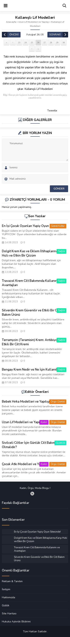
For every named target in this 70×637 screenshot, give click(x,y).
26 (38, 42)
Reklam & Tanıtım (12, 581)
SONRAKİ (55, 34)
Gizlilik (5, 605)
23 (19, 42)
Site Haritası (9, 613)
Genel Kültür (58, 226)
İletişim (6, 589)
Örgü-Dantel (58, 401)
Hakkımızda (8, 597)
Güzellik (60, 443)
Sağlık (61, 251)
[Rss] (32, 493)
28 (51, 42)
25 (32, 42)
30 (64, 42)
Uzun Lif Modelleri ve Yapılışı (33, 21)
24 (25, 42)
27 (44, 42)
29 (57, 42)
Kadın (44, 422)
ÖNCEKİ (14, 34)
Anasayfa (11, 21)
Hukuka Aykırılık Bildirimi (16, 621)
